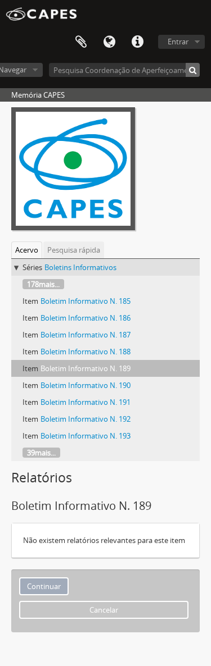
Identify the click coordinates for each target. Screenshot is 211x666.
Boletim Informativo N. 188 (86, 351)
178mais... (43, 284)
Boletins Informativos (80, 267)
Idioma (109, 42)
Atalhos (137, 42)
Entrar (178, 42)
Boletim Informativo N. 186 (86, 318)
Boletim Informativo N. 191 (86, 402)
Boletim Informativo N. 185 (86, 301)
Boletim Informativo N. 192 (86, 419)
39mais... (41, 453)
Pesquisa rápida (73, 250)
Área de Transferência (81, 42)
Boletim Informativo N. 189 (86, 368)
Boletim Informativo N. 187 (86, 335)
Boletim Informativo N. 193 (86, 436)
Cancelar (103, 610)
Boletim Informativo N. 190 (86, 385)
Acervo (26, 250)
